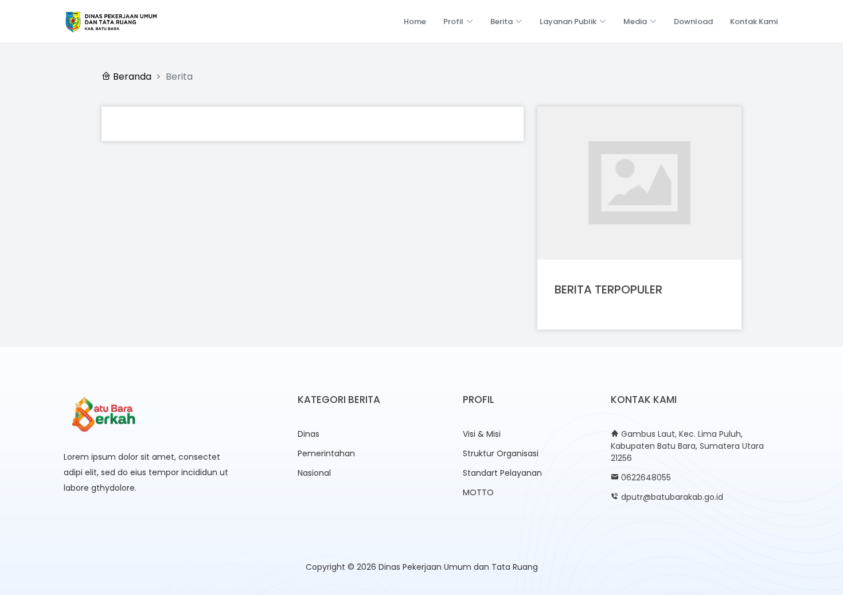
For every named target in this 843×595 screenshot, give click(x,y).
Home (415, 21)
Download (693, 21)
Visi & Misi (482, 434)
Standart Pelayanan (502, 473)
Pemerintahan (326, 453)
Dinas (308, 434)
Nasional (314, 473)
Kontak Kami (754, 21)
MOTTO (478, 492)
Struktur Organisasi (500, 453)
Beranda (131, 76)
